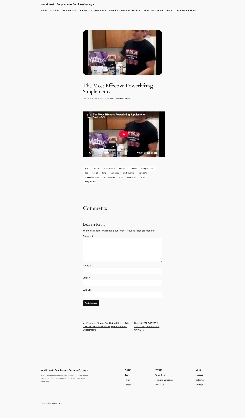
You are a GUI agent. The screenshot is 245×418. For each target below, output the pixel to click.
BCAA (87, 168)
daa (86, 173)
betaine (122, 168)
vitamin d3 (131, 177)
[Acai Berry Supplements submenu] (105, 10)
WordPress (57, 403)
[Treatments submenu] (75, 10)
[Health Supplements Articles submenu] (139, 10)
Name (87, 265)
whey (143, 177)
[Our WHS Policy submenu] (195, 10)
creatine (133, 168)
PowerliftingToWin (92, 177)
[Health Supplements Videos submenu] (173, 10)
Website (87, 290)
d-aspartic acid (147, 168)
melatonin (115, 173)
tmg (121, 177)
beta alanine (109, 168)
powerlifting (144, 173)
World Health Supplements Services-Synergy (67, 4)
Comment (89, 236)
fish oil (95, 173)
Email (86, 277)
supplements (109, 177)
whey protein (90, 182)
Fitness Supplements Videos (118, 98)
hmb (104, 173)
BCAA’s (97, 168)
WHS (102, 98)
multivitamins (128, 173)
